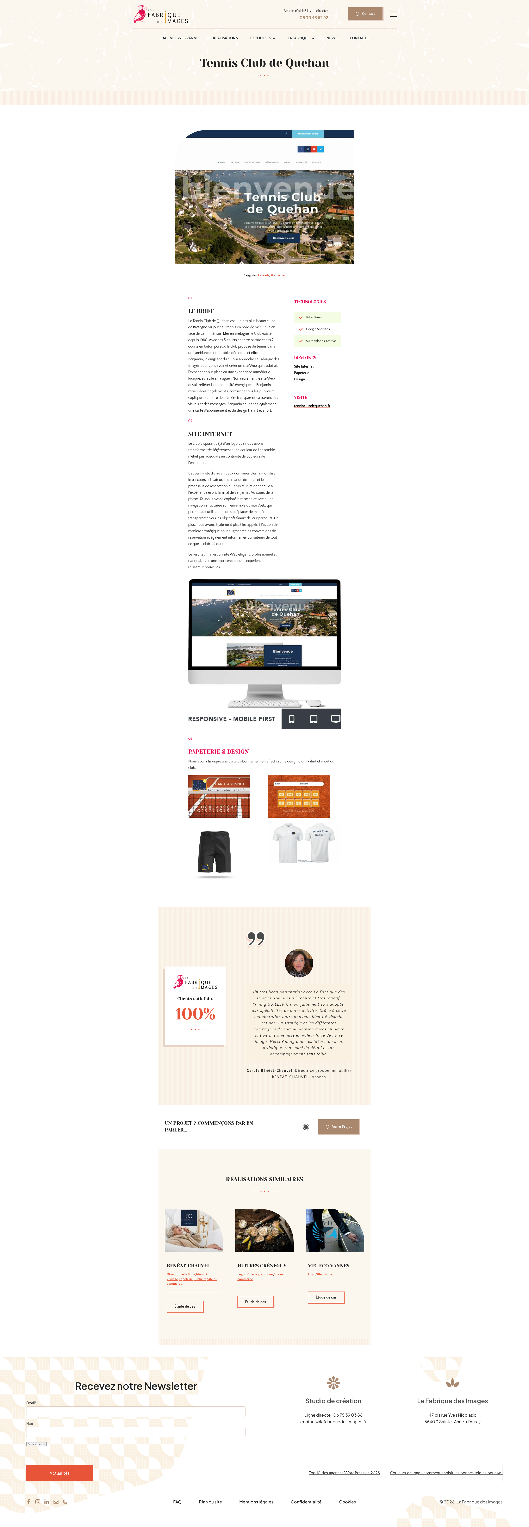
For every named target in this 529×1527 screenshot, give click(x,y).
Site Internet (277, 275)
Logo (311, 1324)
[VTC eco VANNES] (335, 1261)
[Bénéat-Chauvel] (194, 1261)
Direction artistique (181, 1324)
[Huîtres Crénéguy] (264, 1261)
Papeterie (263, 275)
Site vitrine (324, 1324)
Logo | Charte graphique (255, 1324)
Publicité (200, 1329)
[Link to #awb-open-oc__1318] (393, 14)
